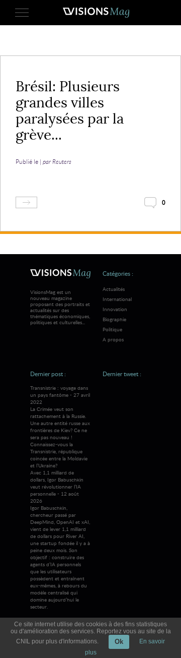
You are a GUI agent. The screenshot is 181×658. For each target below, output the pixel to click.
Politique (112, 329)
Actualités (114, 288)
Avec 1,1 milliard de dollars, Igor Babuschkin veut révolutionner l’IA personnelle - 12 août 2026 (60, 539)
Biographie (114, 319)
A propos (113, 339)
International (117, 299)
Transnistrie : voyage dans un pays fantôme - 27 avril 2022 (60, 426)
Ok (119, 641)
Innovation (115, 309)
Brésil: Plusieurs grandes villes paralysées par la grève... (70, 111)
